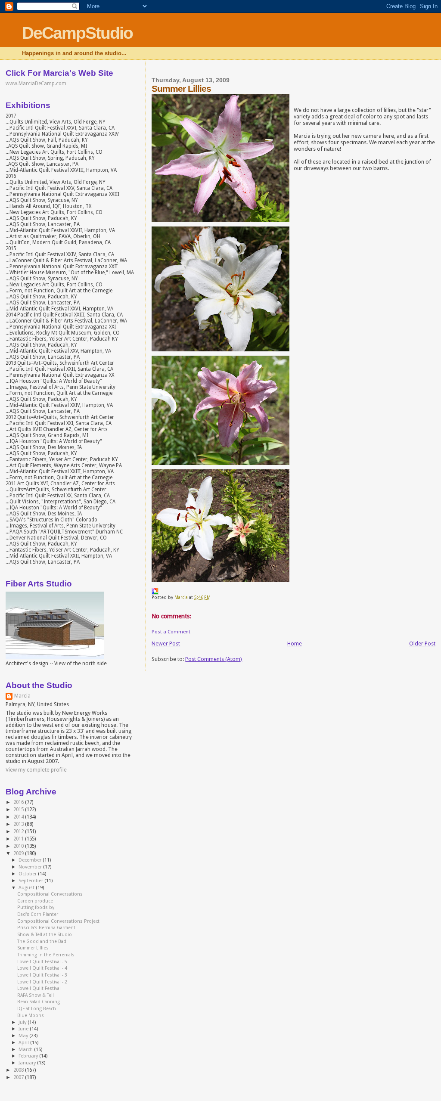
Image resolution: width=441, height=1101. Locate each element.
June (24, 1029)
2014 (19, 817)
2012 (19, 831)
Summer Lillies (33, 948)
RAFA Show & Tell (35, 995)
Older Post (422, 643)
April (24, 1042)
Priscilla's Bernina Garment (46, 927)
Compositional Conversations (50, 894)
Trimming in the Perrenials (46, 955)
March (26, 1049)
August (27, 887)
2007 (19, 1077)
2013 (19, 824)
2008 (19, 1070)
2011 (19, 839)
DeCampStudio (77, 33)
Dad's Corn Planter (37, 914)
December (31, 860)
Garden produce (35, 901)
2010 (19, 846)
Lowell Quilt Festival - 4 (42, 968)
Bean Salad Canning (38, 1002)
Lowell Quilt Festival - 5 (42, 962)
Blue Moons (30, 1015)
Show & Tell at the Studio (44, 934)
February (29, 1056)
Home (294, 643)
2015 (19, 809)
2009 (19, 853)
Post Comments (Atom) (213, 659)
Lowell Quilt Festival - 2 (42, 982)
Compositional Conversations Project (58, 921)
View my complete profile (36, 770)
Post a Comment (171, 632)
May (24, 1036)
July (23, 1022)
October (28, 874)
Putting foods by (35, 907)
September (31, 881)
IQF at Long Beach (36, 1008)
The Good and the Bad (41, 941)
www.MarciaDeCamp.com (36, 84)
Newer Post (166, 643)
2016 (19, 802)
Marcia (22, 696)
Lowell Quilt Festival (39, 988)
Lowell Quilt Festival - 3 (42, 975)
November (31, 867)
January (28, 1063)
